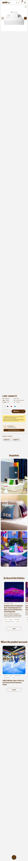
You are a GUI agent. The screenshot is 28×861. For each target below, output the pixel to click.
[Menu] (25, 2)
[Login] (19, 2)
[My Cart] (21, 2)
